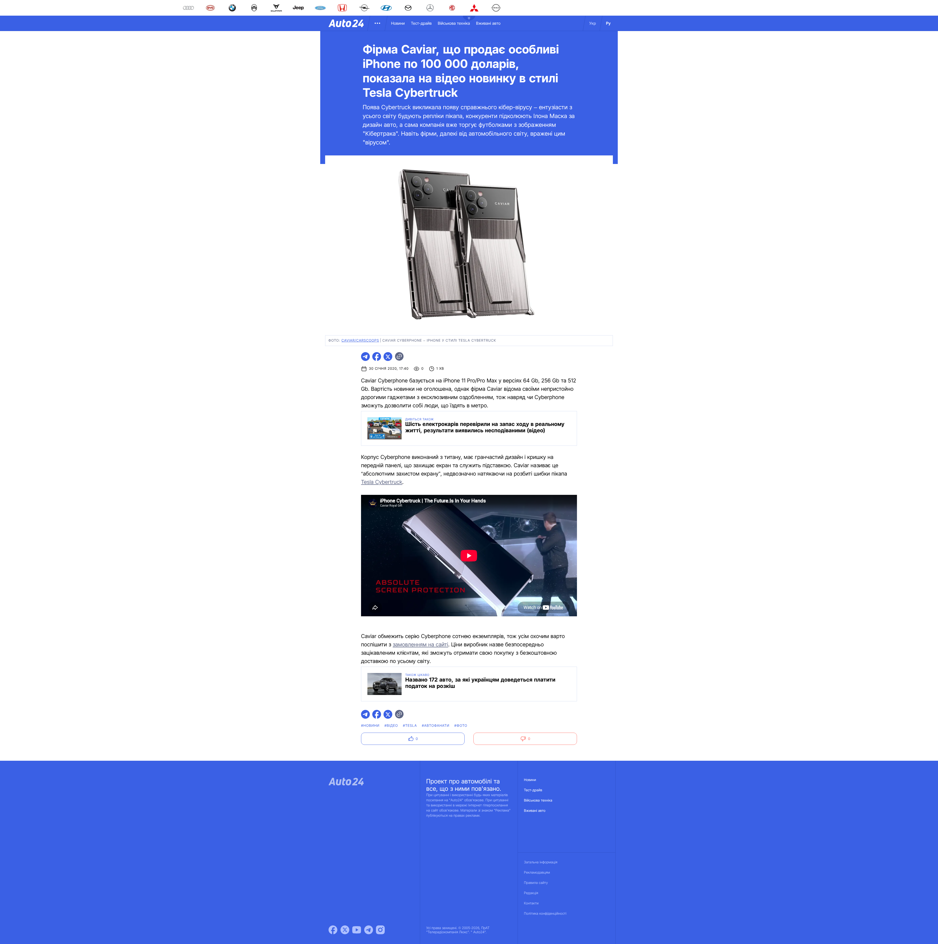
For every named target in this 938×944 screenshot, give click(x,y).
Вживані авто (488, 23)
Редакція (531, 893)
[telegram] (365, 356)
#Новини (370, 726)
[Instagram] (380, 929)
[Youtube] (356, 929)
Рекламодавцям (537, 872)
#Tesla (410, 726)
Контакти (531, 903)
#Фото (460, 726)
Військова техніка (454, 23)
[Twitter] (345, 929)
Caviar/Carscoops (360, 340)
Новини (398, 23)
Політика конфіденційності (545, 913)
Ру (608, 23)
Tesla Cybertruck (381, 482)
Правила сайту (536, 883)
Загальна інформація (540, 862)
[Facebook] (333, 929)
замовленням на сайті (420, 644)
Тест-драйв (421, 23)
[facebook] (376, 356)
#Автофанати (435, 726)
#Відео (391, 726)
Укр (592, 23)
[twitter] (388, 356)
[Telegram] (368, 929)
